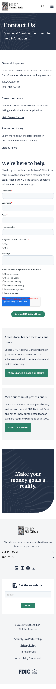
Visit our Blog (9, 147)
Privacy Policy (28, 645)
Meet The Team (18, 427)
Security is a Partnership (28, 639)
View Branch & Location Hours (26, 373)
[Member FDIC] (24, 671)
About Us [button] (8, 557)
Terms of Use (28, 651)
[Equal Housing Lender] (34, 671)
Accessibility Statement (28, 658)
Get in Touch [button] (10, 552)
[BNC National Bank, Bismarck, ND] (12, 6)
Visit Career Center (13, 117)
